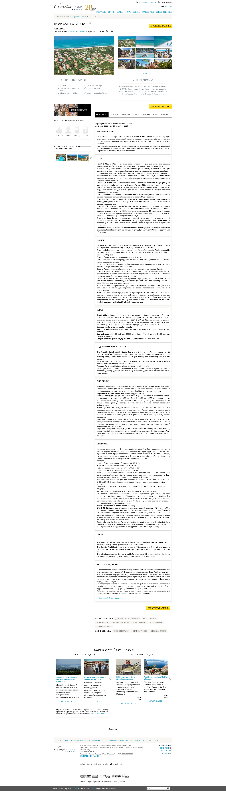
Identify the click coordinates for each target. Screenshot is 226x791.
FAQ (144, 740)
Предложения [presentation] (160, 115)
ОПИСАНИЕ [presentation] (101, 115)
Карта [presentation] (136, 115)
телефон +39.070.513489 (95, 32)
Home (59, 740)
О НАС (66, 740)
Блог (105, 740)
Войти (55, 789)
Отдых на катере (158, 631)
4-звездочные (156, 623)
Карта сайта (153, 740)
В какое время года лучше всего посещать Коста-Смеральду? (66, 680)
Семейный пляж (104, 626)
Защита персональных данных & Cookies (102, 782)
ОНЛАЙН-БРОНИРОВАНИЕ (119, 740)
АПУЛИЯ (165, 753)
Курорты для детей (120, 623)
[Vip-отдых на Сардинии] (69, 7)
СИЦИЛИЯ (164, 748)
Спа (145, 619)
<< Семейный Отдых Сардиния (110, 598)
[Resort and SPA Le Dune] (126, 41)
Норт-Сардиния (139, 623)
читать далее (67, 702)
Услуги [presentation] (114, 115)
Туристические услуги (80, 740)
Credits (82, 782)
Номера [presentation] (126, 115)
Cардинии (96, 740)
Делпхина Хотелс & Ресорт (127, 619)
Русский (168, 7)
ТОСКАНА (164, 751)
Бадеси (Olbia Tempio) (76, 32)
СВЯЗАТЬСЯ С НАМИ (147, 2)
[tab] (102, 114)
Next (89, 157)
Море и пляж (102, 623)
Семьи (153, 619)
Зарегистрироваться (65, 789)
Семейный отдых (121, 631)
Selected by (136, 740)
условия (122, 782)
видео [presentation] (146, 115)
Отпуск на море (140, 631)
